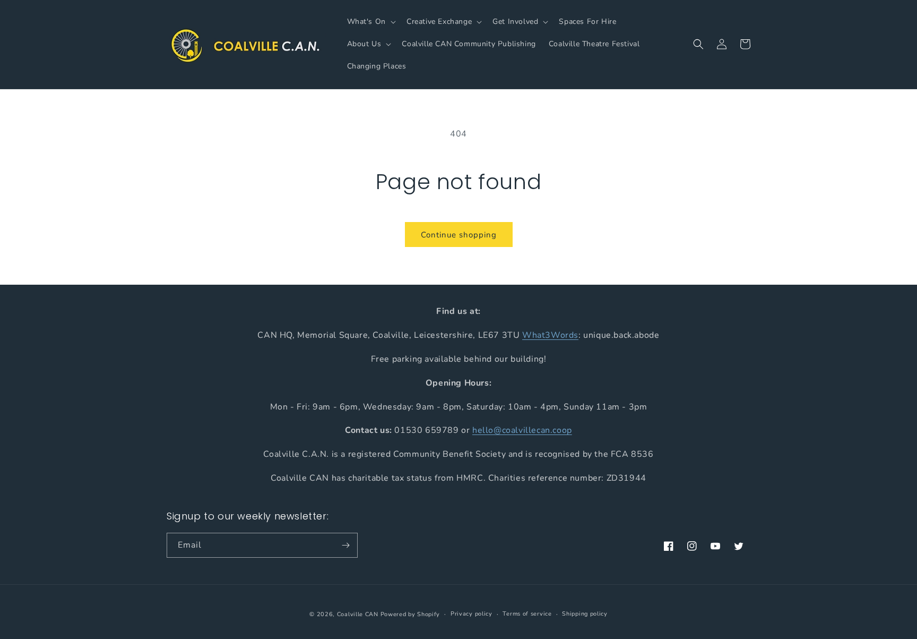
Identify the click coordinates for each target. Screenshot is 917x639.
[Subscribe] (345, 545)
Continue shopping (459, 234)
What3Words (550, 334)
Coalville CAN (357, 614)
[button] (370, 22)
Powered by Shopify (410, 614)
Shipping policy (585, 614)
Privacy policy (471, 614)
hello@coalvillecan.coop (522, 430)
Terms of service (527, 614)
